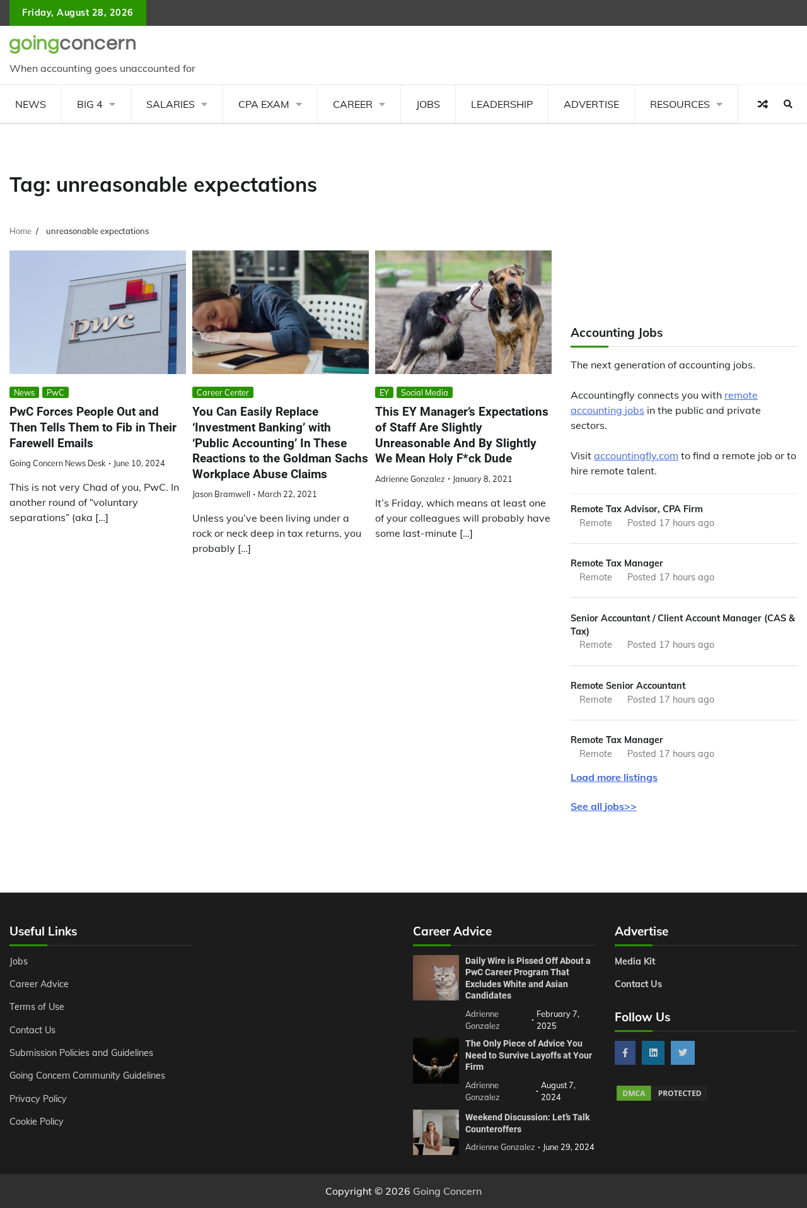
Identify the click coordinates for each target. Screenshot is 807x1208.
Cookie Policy (36, 1121)
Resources (680, 104)
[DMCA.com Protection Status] (662, 1099)
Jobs (428, 104)
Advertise (591, 104)
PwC (55, 392)
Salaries (170, 104)
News (30, 104)
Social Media (424, 392)
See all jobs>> (604, 806)
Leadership (502, 104)
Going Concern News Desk (57, 463)
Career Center (223, 392)
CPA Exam (263, 104)
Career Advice (39, 984)
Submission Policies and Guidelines (81, 1052)
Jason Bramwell (221, 494)
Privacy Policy (38, 1099)
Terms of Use (36, 1006)
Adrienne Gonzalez (410, 479)
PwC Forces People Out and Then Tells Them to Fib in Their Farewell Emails (93, 427)
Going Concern (447, 1191)
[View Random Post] (762, 104)
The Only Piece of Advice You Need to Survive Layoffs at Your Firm (528, 1055)
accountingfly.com (636, 455)
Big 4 (90, 104)
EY (384, 392)
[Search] (788, 104)
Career (353, 104)
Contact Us (32, 1030)
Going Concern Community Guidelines (87, 1075)
